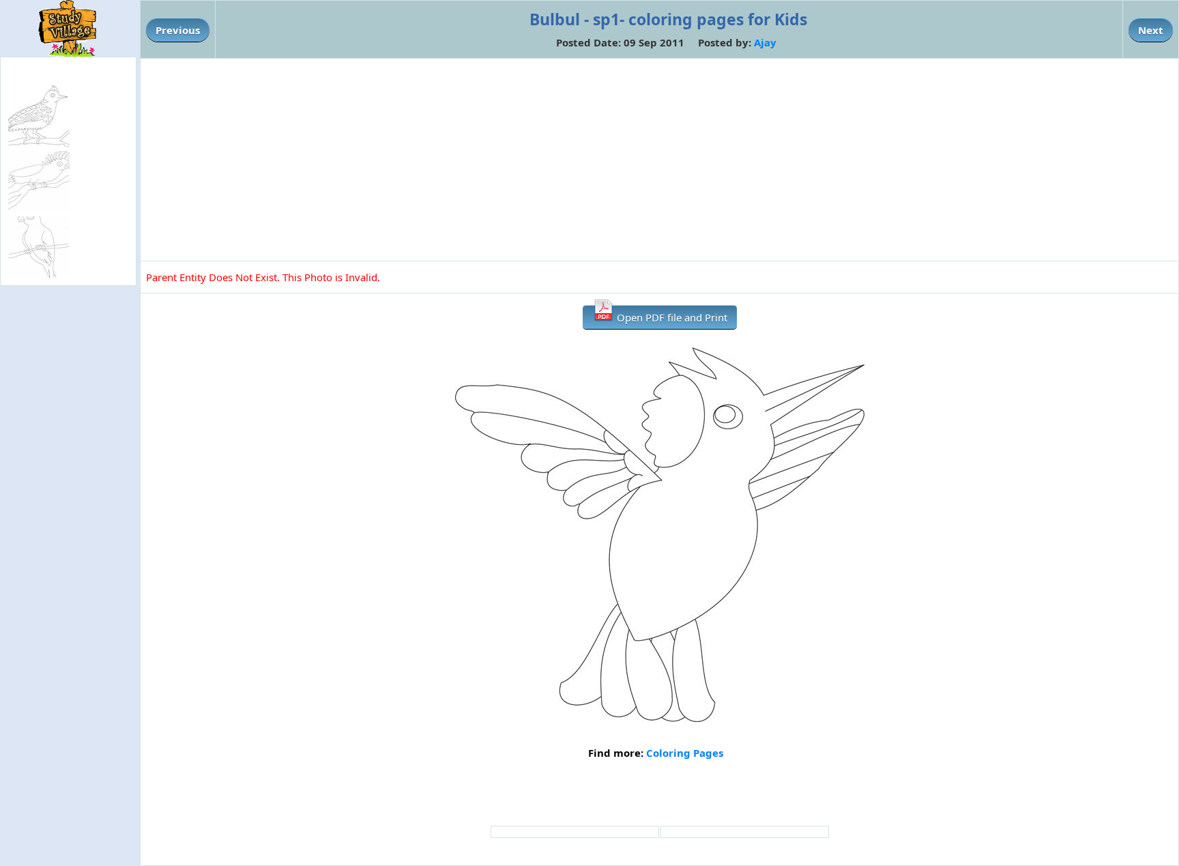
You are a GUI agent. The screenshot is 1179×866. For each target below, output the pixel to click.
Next (1150, 30)
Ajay (765, 42)
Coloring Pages (684, 753)
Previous (178, 30)
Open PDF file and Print (670, 317)
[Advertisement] (659, 159)
